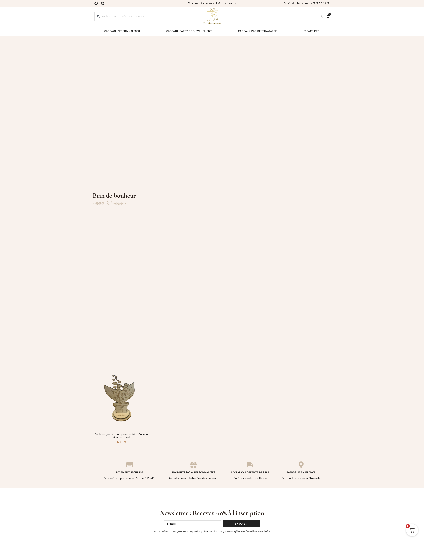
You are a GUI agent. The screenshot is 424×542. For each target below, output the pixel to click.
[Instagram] (102, 3)
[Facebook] (96, 3)
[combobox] (133, 16)
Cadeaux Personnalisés (122, 31)
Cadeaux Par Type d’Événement (189, 31)
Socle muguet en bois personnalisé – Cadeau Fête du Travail (121, 436)
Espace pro (311, 31)
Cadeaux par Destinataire (257, 31)
